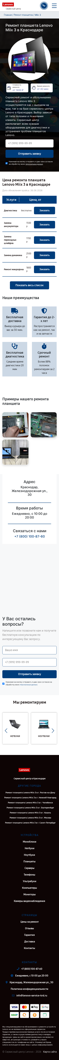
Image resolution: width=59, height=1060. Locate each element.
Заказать (44, 210)
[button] (6, 730)
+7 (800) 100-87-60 (29, 536)
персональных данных (34, 164)
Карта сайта (50, 1051)
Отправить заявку (29, 153)
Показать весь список (29, 285)
